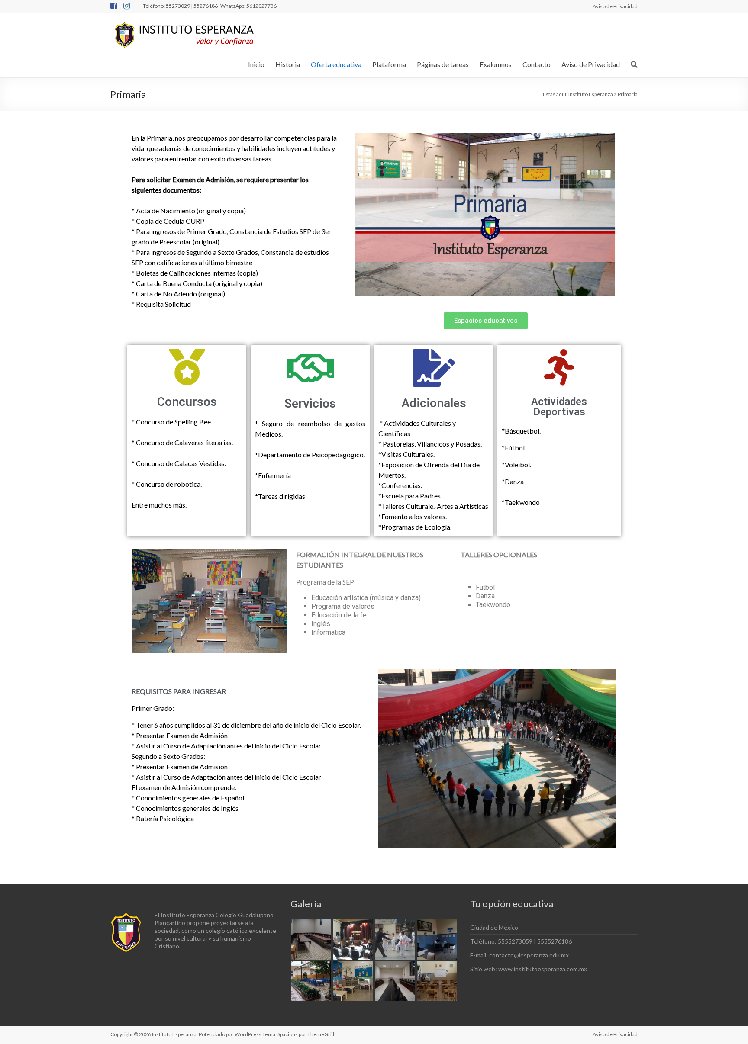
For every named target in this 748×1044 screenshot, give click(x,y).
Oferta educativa (336, 64)
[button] (486, 320)
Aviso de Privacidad (615, 6)
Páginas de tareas (443, 64)
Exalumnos (496, 64)
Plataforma (389, 64)
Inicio (256, 64)
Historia (287, 64)
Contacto (536, 64)
